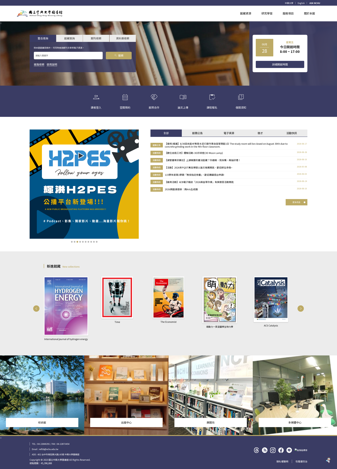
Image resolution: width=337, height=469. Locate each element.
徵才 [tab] (260, 133)
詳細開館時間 (280, 64)
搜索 (118, 55)
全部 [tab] (166, 133)
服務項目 (288, 13)
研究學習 (266, 13)
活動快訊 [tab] (291, 133)
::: (1, 7)
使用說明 (52, 64)
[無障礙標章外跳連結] (301, 450)
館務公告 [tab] (197, 133)
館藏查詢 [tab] (69, 38)
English (301, 3)
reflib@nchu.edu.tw (48, 449)
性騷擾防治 (301, 461)
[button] (72, 242)
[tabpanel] (228, 167)
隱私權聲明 (282, 461)
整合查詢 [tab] (43, 38)
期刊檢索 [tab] (96, 38)
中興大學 (289, 3)
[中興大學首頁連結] (39, 13)
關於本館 (309, 13)
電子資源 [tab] (229, 133)
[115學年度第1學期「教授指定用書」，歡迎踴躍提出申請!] (84, 184)
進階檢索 (39, 64)
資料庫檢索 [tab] (122, 38)
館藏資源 (245, 13)
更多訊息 (296, 202)
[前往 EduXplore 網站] (328, 460)
